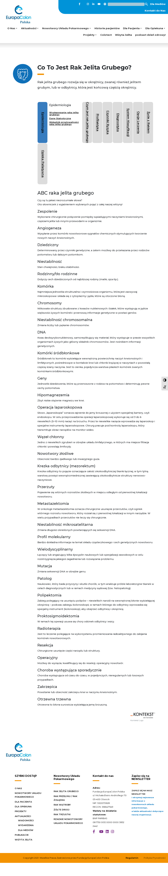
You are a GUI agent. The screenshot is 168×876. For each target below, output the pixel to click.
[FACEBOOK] (94, 831)
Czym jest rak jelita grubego (87, 122)
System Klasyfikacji (128, 122)
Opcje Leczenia (138, 122)
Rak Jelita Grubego (66, 791)
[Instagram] (88, 4)
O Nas (11, 28)
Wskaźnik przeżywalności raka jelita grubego (64, 123)
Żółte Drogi (61, 809)
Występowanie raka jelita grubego (64, 113)
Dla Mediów (158, 4)
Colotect (106, 34)
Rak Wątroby (62, 804)
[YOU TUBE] (101, 831)
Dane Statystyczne (60, 118)
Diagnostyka (118, 122)
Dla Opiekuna (154, 28)
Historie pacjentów (107, 28)
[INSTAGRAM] (112, 831)
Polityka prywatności (155, 857)
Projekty (88, 34)
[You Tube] (99, 4)
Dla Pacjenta (131, 28)
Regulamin (132, 857)
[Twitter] (83, 4)
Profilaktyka (98, 122)
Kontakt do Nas (155, 10)
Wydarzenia (26, 825)
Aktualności (28, 28)
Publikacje (22, 835)
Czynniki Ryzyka (108, 122)
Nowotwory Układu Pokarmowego (65, 28)
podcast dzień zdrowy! (150, 34)
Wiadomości (26, 820)
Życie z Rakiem (148, 122)
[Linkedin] (93, 4)
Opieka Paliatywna (43, 164)
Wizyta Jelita (123, 34)
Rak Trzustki (62, 814)
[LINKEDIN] (107, 831)
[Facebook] (79, 4)
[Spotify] (105, 4)
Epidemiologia (43, 122)
